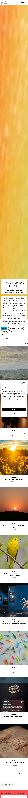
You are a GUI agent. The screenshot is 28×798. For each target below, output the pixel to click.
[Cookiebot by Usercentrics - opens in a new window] (20, 383)
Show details (21, 405)
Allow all (14, 409)
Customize (13, 413)
